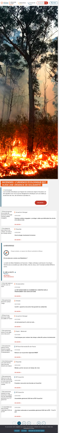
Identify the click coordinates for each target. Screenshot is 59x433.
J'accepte (17, 430)
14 (39, 423)
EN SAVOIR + (40, 202)
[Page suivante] (44, 423)
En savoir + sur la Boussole (9, 276)
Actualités (32, 2)
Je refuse (24, 430)
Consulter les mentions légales (36, 430)
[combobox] (42, 2)
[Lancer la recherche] (46, 2)
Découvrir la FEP (13, 3)
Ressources (22, 2)
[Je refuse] (56, 429)
